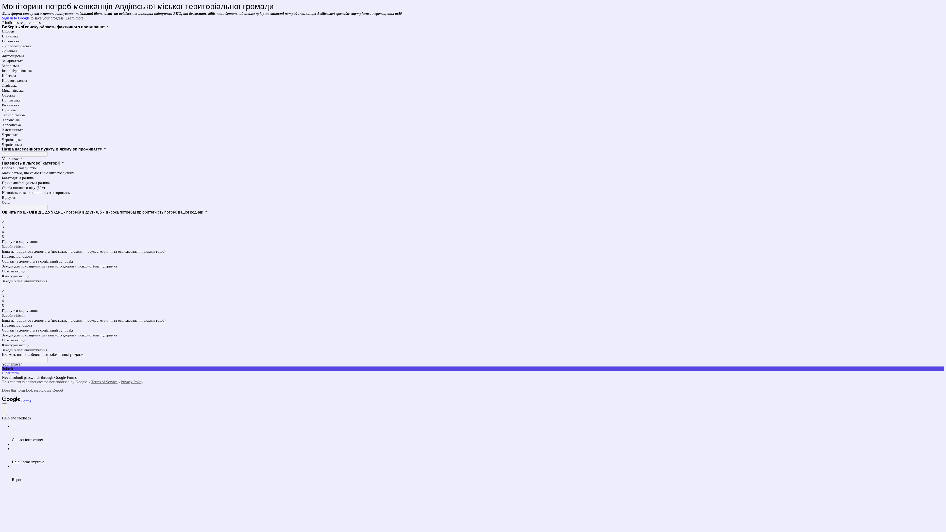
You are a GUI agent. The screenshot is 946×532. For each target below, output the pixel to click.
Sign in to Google (16, 18)
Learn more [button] (75, 18)
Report (57, 390)
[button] (473, 368)
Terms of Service (104, 382)
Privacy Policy (132, 382)
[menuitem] (478, 433)
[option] (473, 31)
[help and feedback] (4, 409)
